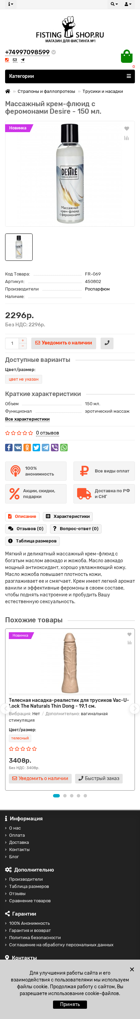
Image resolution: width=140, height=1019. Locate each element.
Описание (25, 516)
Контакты (19, 849)
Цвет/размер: (20, 369)
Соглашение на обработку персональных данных (61, 944)
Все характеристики (27, 419)
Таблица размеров (36, 540)
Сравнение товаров (30, 900)
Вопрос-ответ (79, 528)
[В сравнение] (127, 138)
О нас (15, 828)
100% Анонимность (29, 923)
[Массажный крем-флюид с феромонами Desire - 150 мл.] (70, 173)
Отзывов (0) (30, 528)
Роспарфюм (97, 289)
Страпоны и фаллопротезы (46, 91)
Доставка (19, 842)
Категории (21, 76)
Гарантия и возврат (30, 930)
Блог (14, 856)
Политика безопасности (35, 937)
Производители (26, 879)
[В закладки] (127, 128)
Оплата (17, 835)
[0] (127, 56)
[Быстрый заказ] (107, 343)
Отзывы (17, 893)
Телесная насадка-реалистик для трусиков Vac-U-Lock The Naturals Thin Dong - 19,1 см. (69, 703)
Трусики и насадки (103, 91)
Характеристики (72, 516)
